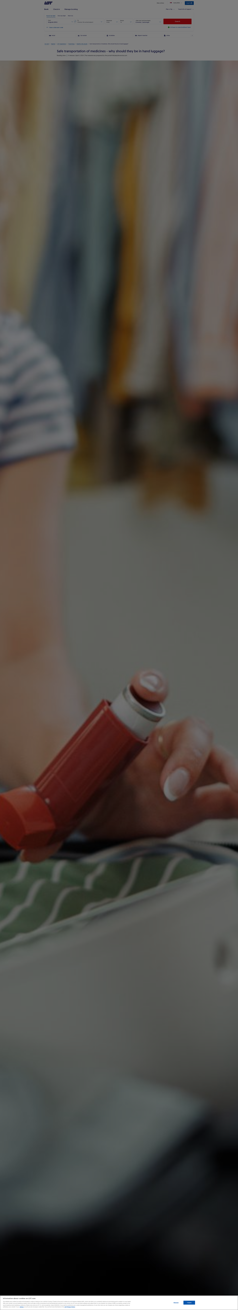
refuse (22, 1307)
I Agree (189, 1302)
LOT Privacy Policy (70, 1307)
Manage (176, 1302)
